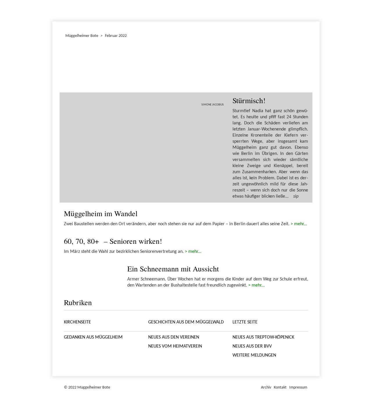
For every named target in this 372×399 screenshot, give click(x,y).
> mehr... (299, 224)
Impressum (298, 387)
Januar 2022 (53, 9)
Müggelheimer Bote (317, 0)
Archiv (266, 387)
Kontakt (280, 387)
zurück (71, 67)
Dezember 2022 (55, 9)
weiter (300, 67)
